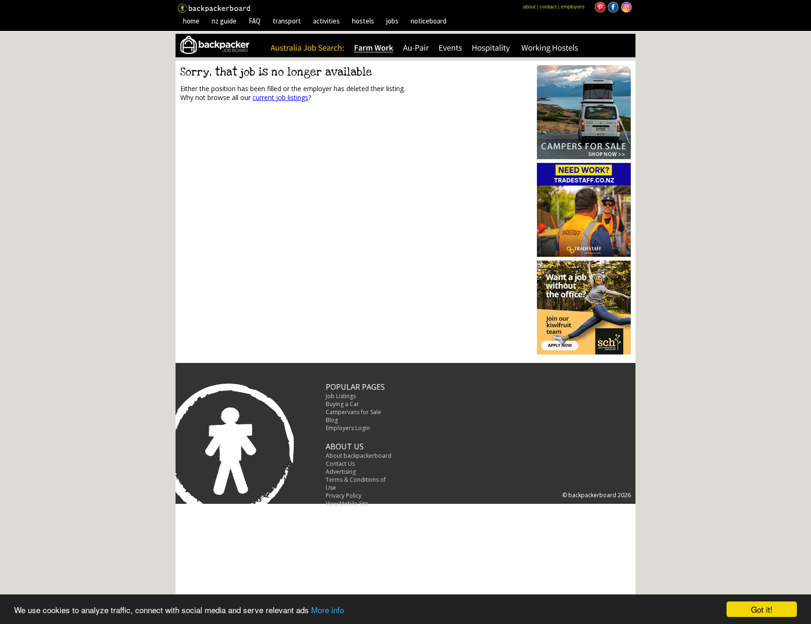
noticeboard (428, 20)
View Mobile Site (347, 504)
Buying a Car (342, 404)
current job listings (280, 97)
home (191, 20)
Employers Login (348, 428)
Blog (332, 420)
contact (548, 6)
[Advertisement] (259, 181)
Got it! (762, 609)
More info (327, 610)
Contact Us (340, 464)
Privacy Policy (343, 496)
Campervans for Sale (353, 412)
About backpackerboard (358, 456)
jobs (392, 20)
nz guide (224, 20)
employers (573, 6)
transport (287, 20)
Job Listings (341, 396)
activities (326, 20)
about (529, 6)
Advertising (341, 472)
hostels (363, 20)
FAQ (254, 20)
